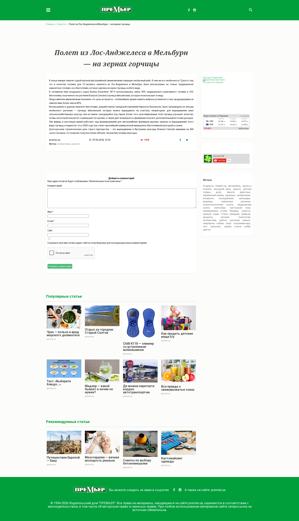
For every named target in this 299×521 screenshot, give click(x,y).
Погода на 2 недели (213, 82)
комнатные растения (235, 201)
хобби (247, 226)
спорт (228, 223)
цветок (206, 229)
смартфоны (209, 223)
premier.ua (218, 490)
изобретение (63, 144)
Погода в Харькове (213, 77)
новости (246, 211)
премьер (245, 214)
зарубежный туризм (213, 195)
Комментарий (54, 186)
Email (51, 221)
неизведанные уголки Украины (220, 211)
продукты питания (216, 217)
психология (244, 217)
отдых (216, 214)
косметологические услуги (218, 204)
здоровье (230, 195)
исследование (226, 198)
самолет (75, 144)
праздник (234, 214)
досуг (219, 192)
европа (230, 192)
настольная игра (240, 207)
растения (235, 220)
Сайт (49, 230)
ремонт (246, 220)
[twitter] (189, 140)
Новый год (220, 186)
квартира (207, 201)
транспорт (215, 226)
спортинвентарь (241, 223)
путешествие (209, 220)
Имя (50, 212)
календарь (244, 198)
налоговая (219, 207)
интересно (208, 198)
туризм (227, 226)
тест (205, 226)
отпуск (224, 214)
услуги (237, 226)
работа (223, 220)
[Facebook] (183, 140)
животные (245, 192)
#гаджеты (208, 186)
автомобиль (234, 186)
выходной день (222, 189)
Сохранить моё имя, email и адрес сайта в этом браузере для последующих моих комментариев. (97, 243)
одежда (207, 214)
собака (220, 223)
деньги (237, 189)
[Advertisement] (121, 37)
